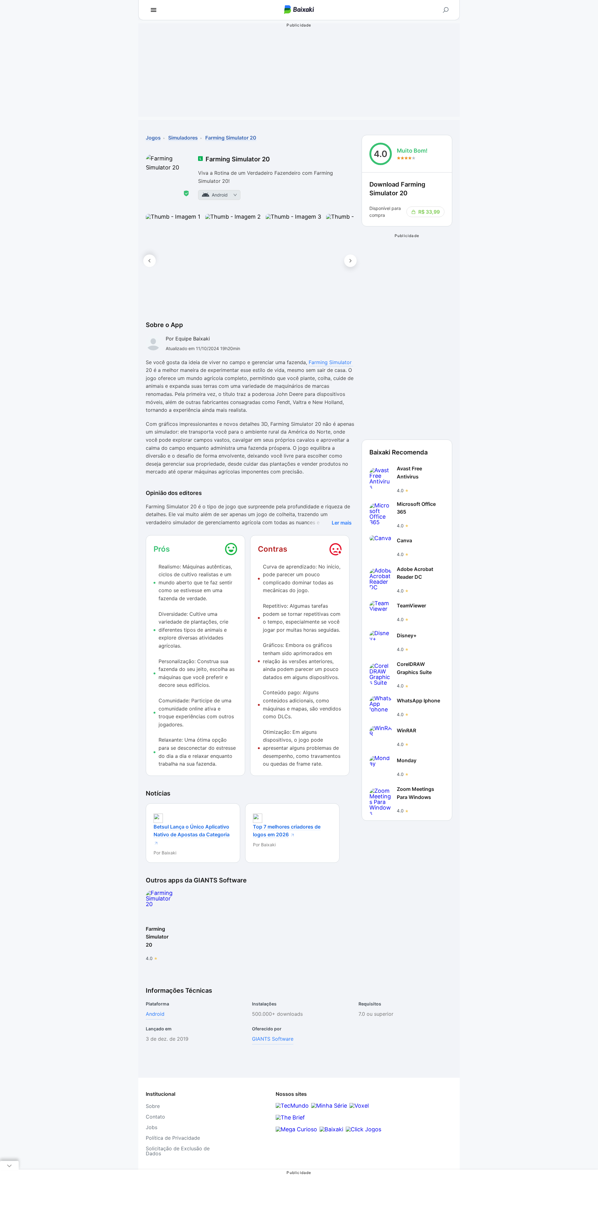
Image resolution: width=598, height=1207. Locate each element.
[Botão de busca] (445, 10)
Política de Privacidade (173, 1137)
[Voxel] (359, 1105)
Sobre (153, 1106)
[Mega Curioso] (296, 1129)
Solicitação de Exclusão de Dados (178, 1151)
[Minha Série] (329, 1105)
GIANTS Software (272, 1039)
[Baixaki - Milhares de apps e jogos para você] (299, 10)
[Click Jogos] (363, 1129)
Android (155, 1014)
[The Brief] (290, 1117)
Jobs (151, 1127)
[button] (173, 260)
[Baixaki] (331, 1129)
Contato (155, 1116)
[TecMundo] (292, 1105)
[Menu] (153, 9)
